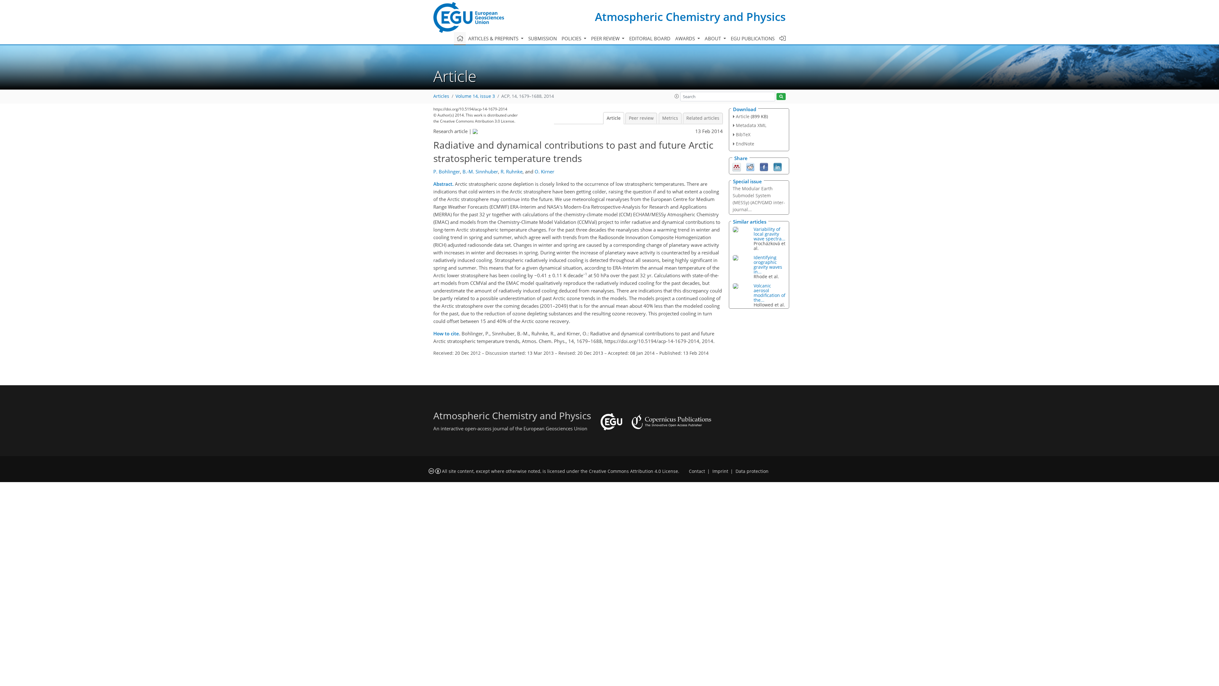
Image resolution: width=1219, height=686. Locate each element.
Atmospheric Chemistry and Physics (690, 16)
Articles (441, 96)
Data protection (752, 471)
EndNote (745, 144)
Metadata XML (751, 125)
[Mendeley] (736, 166)
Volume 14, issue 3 (475, 96)
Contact (697, 471)
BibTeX (743, 134)
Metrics (670, 118)
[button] (677, 96)
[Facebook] (764, 166)
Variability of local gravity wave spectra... (769, 234)
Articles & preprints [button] (494, 38)
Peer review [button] (606, 38)
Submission (542, 38)
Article (614, 118)
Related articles (702, 118)
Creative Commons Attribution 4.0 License (633, 471)
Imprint (720, 471)
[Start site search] (781, 96)
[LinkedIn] (777, 166)
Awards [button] (685, 38)
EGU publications (753, 38)
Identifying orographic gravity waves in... (768, 264)
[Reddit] (750, 166)
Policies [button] (572, 38)
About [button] (713, 38)
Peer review (641, 118)
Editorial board (649, 38)
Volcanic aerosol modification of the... (769, 293)
